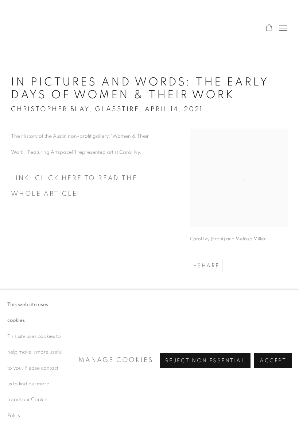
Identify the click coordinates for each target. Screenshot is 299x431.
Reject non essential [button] (205, 360)
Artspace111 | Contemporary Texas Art (29, 28)
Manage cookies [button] (115, 360)
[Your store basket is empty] (269, 28)
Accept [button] (273, 360)
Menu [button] (282, 28)
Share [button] (208, 265)
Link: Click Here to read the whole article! (74, 186)
